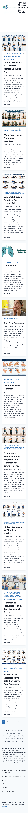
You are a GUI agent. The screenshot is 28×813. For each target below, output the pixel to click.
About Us (13, 730)
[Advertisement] (14, 24)
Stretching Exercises (9, 59)
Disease (18, 593)
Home (7, 730)
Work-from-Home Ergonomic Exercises (13, 138)
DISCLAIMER (19, 741)
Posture (17, 56)
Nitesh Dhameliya (9, 268)
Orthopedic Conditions (17, 448)
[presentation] (14, 43)
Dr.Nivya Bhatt (8, 206)
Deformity (12, 593)
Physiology (16, 262)
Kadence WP (5, 806)
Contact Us (20, 739)
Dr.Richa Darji (8, 75)
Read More (8, 104)
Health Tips (12, 595)
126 (18, 722)
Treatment (19, 599)
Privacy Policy (9, 741)
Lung (5, 262)
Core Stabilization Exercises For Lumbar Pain (13, 200)
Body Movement (18, 53)
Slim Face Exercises (14, 323)
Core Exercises (13, 192)
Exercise (6, 55)
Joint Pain (21, 55)
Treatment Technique (9, 736)
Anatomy (9, 262)
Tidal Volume (10, 265)
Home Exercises (13, 55)
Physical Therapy (9, 53)
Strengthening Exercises (10, 57)
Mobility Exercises (9, 56)
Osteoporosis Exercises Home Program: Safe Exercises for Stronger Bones (12, 459)
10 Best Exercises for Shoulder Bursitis (13, 530)
